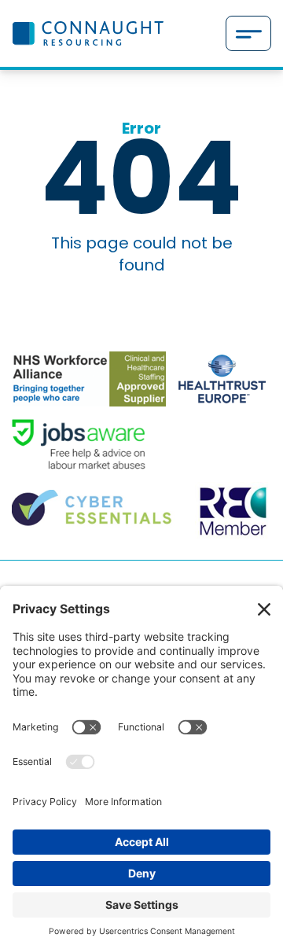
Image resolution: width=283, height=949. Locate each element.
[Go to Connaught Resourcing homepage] (88, 33)
